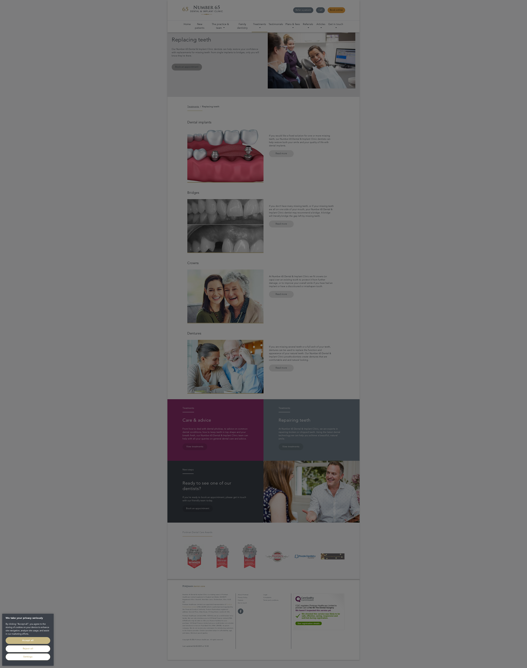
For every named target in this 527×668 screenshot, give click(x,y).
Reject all (28, 649)
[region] (28, 640)
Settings (27, 657)
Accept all (28, 640)
